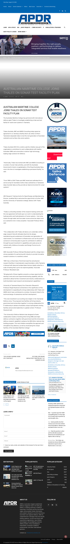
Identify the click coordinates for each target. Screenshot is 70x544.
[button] (64, 27)
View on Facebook (52, 394)
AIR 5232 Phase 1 (37, 473)
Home (5, 6)
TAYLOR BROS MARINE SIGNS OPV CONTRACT (11, 357)
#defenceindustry (53, 374)
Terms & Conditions (45, 539)
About (9, 6)
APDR (6, 96)
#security (61, 374)
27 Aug (57, 303)
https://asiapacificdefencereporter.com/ (24, 370)
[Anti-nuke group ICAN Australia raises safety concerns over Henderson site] (24, 390)
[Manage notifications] (65, 536)
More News (21, 31)
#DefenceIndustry (53, 321)
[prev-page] (4, 404)
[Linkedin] (62, 11)
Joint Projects (25, 27)
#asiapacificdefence (53, 370)
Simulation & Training (53, 27)
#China (63, 313)
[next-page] (7, 404)
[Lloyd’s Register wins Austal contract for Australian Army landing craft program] (9, 390)
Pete (49, 410)
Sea (18, 27)
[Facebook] (59, 11)
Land (5, 27)
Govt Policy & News (9, 31)
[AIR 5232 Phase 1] (28, 474)
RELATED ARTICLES (9, 382)
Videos (25, 6)
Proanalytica (45, 542)
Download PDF (54, 156)
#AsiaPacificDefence (53, 318)
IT (43, 27)
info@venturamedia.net (33, 533)
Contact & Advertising (49, 6)
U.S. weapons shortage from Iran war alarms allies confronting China (57, 379)
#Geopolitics (51, 319)
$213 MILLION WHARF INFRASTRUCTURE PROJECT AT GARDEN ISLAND (35, 358)
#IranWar (57, 313)
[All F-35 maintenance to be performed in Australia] (28, 471)
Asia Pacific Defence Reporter (58, 346)
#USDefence (51, 313)
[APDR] (35, 19)
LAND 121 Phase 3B (38, 480)
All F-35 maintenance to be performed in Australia (38, 468)
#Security (61, 321)
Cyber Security (36, 27)
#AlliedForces (59, 319)
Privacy (53, 539)
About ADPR (59, 539)
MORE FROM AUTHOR (23, 382)
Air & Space (12, 27)
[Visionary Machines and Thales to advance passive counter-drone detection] (6, 485)
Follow (65, 274)
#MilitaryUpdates (52, 316)
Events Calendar (17, 6)
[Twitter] (65, 11)
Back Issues (32, 6)
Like (66, 270)
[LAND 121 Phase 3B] (28, 481)
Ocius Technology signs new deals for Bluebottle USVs (38, 397)
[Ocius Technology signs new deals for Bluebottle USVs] (38, 390)
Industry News (21, 393)
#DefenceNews (52, 314)
